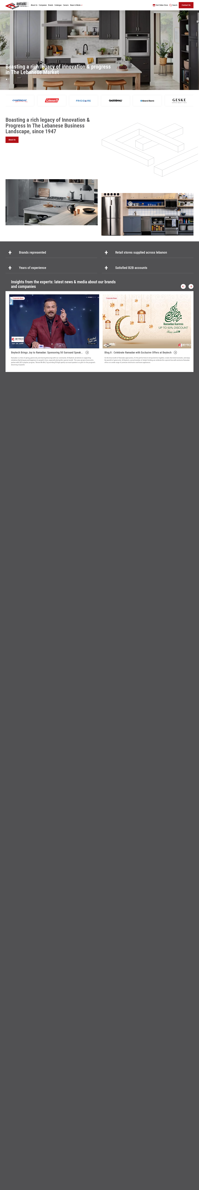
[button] (6, 79)
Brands (50, 5)
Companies (43, 5)
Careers (66, 5)
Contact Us (186, 5)
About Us (34, 5)
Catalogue (58, 5)
